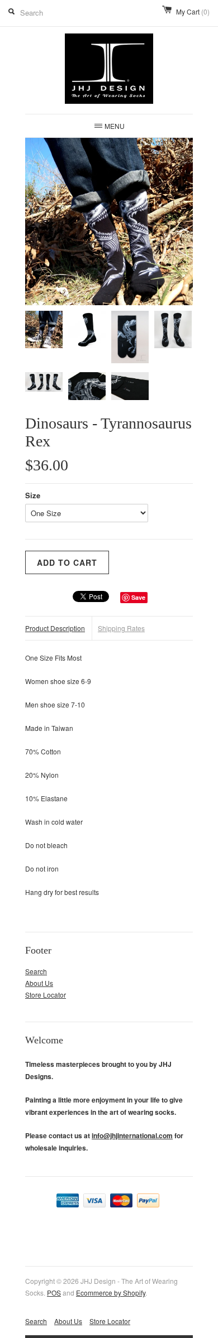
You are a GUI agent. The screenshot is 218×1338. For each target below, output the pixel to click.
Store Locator (45, 994)
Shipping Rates (121, 628)
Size (32, 495)
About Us (39, 983)
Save (138, 597)
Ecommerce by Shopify (110, 1292)
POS (54, 1292)
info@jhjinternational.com (132, 1135)
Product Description (55, 628)
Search (36, 971)
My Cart (193, 11)
